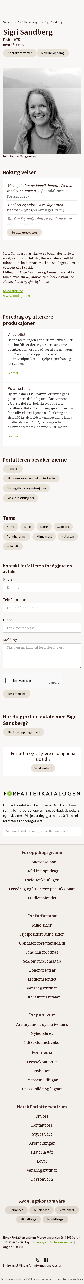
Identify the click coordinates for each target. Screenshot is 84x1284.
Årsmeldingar (42, 1143)
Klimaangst (44, 536)
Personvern (42, 1179)
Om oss (42, 1116)
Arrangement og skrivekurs (42, 1024)
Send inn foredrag (42, 952)
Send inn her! (43, 768)
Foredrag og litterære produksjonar (42, 889)
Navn (7, 579)
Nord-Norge (55, 1219)
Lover (42, 1161)
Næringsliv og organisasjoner (26, 488)
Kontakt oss (42, 1125)
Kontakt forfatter (20, 53)
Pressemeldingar (42, 1080)
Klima (11, 527)
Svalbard (63, 527)
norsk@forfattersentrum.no (54, 1242)
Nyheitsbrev (42, 1033)
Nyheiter (42, 1071)
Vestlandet (67, 1210)
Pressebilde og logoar (42, 1089)
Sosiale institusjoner (20, 498)
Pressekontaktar (42, 1062)
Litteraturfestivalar (42, 997)
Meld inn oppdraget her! (24, 732)
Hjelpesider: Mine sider (42, 934)
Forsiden (8, 22)
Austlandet (41, 1210)
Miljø (27, 527)
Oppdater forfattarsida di (42, 943)
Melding (10, 640)
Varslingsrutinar (42, 988)
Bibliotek (13, 469)
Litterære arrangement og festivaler (31, 478)
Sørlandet (16, 1210)
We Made (78, 1279)
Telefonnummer (17, 599)
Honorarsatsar (42, 862)
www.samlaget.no (16, 296)
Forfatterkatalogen (29, 22)
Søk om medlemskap (42, 961)
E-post (8, 619)
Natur (44, 527)
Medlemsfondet (42, 898)
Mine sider (42, 925)
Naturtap (68, 536)
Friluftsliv (13, 546)
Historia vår (42, 1152)
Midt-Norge (28, 1219)
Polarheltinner (17, 536)
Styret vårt (42, 1134)
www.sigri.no (13, 291)
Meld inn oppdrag (52, 53)
